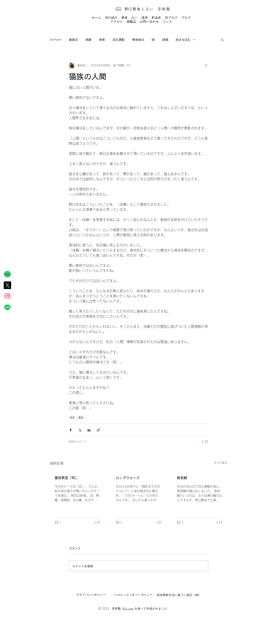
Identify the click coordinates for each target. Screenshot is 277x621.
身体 (102, 39)
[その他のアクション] (206, 65)
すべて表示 (220, 462)
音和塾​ (164, 9)
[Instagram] (7, 296)
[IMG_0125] (7, 274)
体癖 (88, 39)
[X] (7, 285)
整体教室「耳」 (66, 478)
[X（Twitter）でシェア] (80, 430)
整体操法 (138, 39)
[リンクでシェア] (98, 430)
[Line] (7, 307)
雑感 (165, 39)
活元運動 (118, 39)
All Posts (55, 39)
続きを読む (183, 39)
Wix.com (128, 608)
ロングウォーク (128, 478)
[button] (222, 39)
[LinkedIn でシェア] (89, 430)
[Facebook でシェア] (70, 430)
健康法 (73, 39)
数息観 (182, 478)
